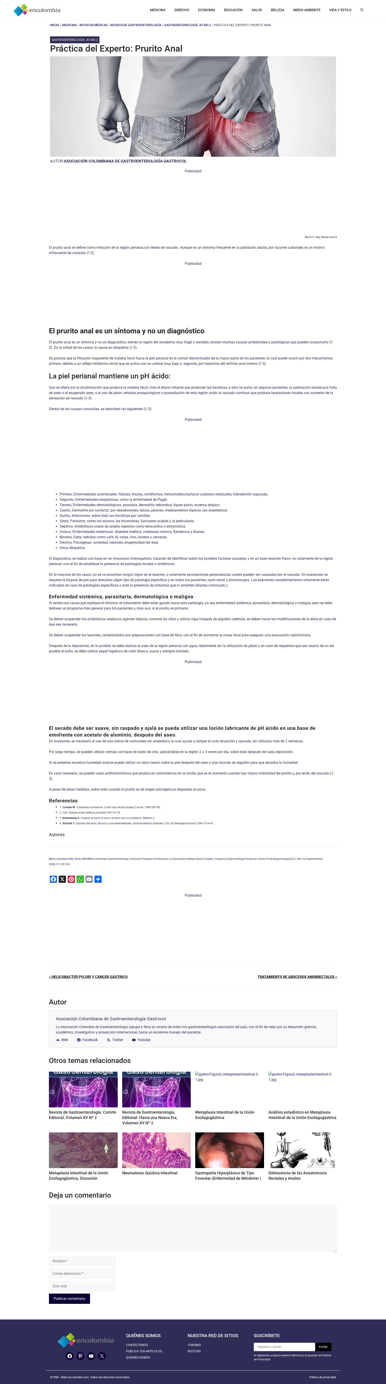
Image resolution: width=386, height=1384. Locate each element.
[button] (362, 10)
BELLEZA (277, 10)
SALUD (257, 10)
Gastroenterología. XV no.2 (187, 25)
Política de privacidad (322, 1377)
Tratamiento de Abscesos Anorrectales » (297, 977)
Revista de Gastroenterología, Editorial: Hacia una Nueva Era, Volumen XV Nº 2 (149, 1117)
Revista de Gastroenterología (135, 25)
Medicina (69, 25)
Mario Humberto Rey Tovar (65, 858)
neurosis (116, 542)
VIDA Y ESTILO (340, 10)
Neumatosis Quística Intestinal (150, 1173)
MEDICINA (158, 10)
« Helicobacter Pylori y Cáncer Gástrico (88, 977)
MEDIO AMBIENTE (306, 10)
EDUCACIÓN (233, 10)
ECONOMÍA (206, 10)
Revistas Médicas (93, 25)
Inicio (54, 25)
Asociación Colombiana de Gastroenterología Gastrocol (125, 161)
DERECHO (181, 10)
